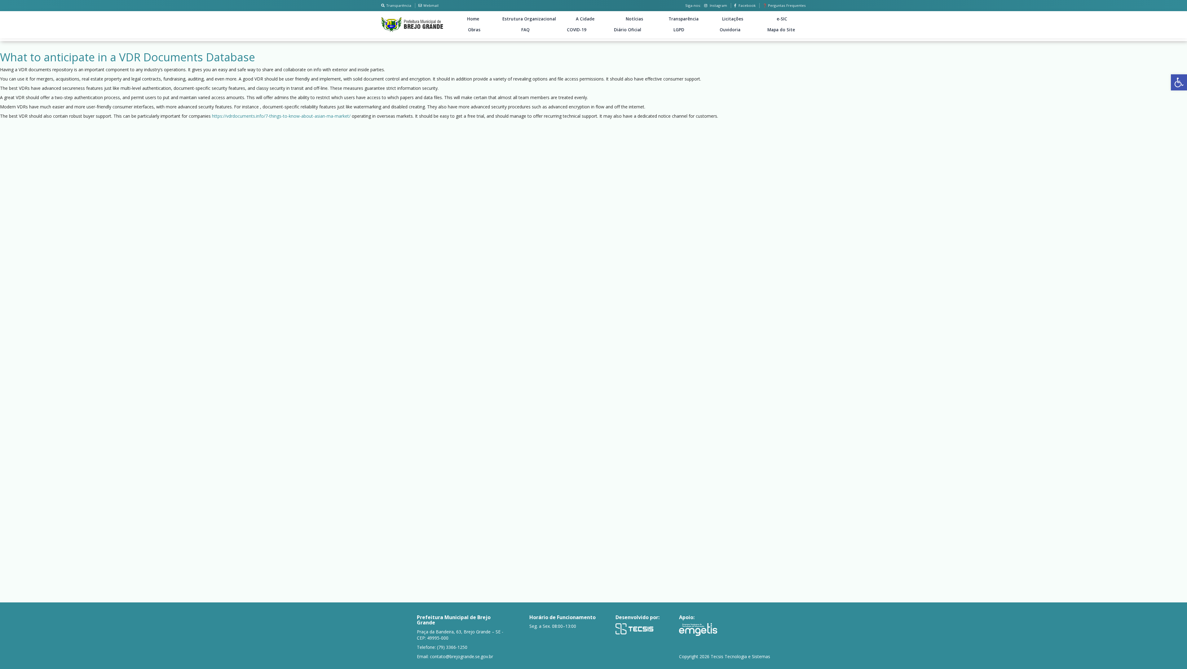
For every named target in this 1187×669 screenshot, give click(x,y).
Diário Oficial (627, 30)
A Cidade (585, 19)
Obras (474, 30)
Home (473, 19)
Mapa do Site (781, 30)
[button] (1179, 82)
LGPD (678, 30)
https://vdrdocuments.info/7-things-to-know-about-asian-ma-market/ (281, 116)
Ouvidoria (730, 30)
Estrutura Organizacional (529, 19)
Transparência (398, 5)
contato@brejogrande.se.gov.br (461, 656)
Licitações (732, 19)
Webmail (431, 5)
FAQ (525, 30)
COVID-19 (576, 30)
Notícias (634, 19)
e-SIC (782, 19)
